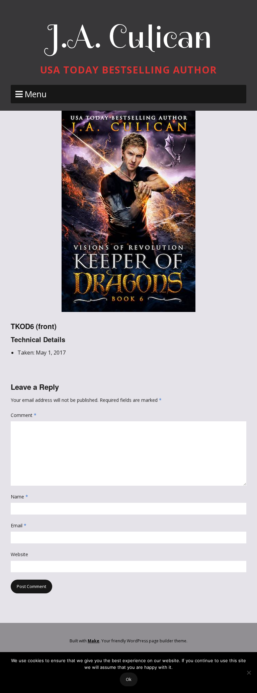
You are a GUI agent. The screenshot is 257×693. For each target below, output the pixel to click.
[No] (248, 672)
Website (19, 554)
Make (93, 641)
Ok (129, 679)
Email (18, 525)
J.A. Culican (129, 36)
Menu (36, 94)
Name (19, 496)
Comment (23, 415)
